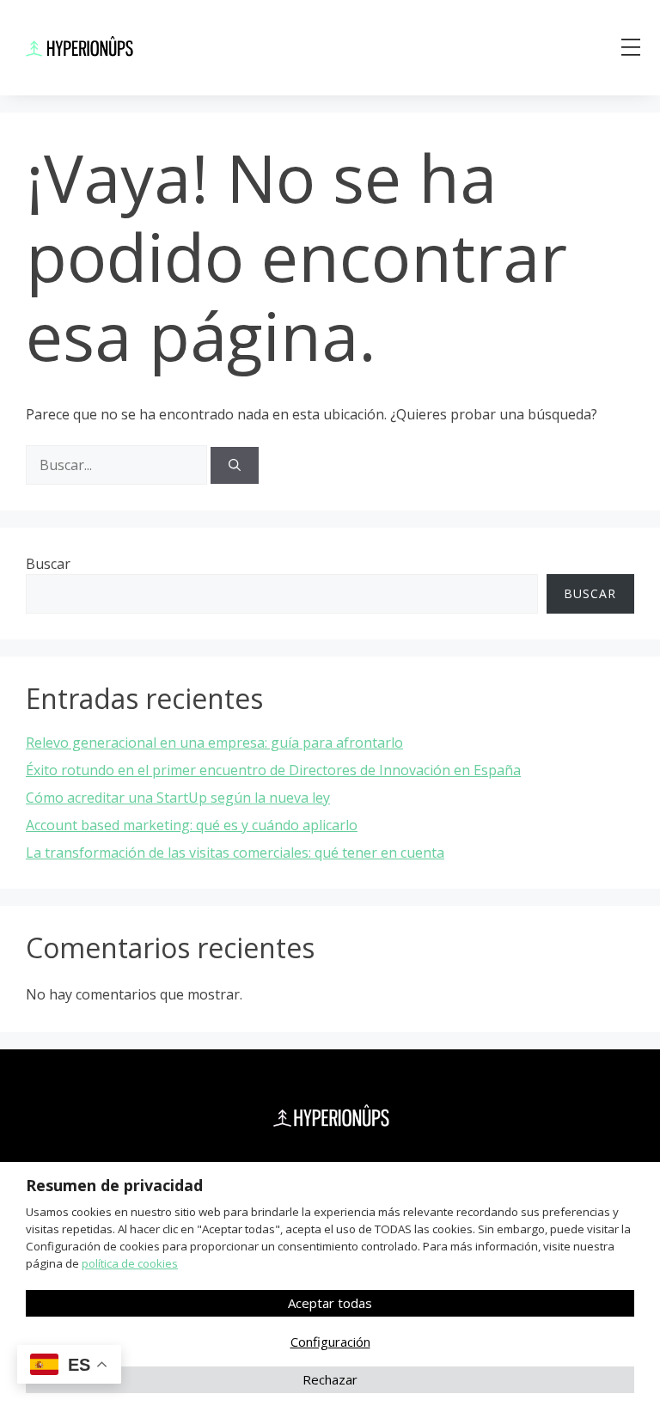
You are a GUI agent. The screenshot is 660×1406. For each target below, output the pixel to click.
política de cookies (130, 1263)
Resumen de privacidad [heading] (114, 1185)
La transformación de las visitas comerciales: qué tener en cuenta (235, 852)
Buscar (48, 563)
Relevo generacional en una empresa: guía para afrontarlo (214, 742)
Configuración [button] (330, 1341)
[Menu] (631, 47)
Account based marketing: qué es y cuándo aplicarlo (192, 825)
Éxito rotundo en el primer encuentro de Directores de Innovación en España (273, 770)
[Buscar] (235, 465)
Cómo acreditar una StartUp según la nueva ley (178, 797)
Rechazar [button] (330, 1379)
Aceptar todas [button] (330, 1302)
